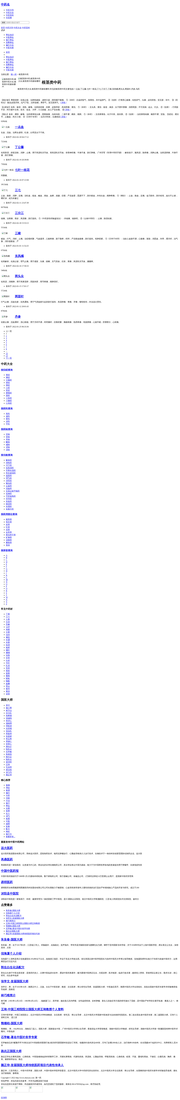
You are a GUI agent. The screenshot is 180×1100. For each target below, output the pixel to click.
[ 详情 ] (63, 103)
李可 (8, 705)
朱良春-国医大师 (13, 910)
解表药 (9, 460)
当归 (8, 635)
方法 (8, 801)
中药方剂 (10, 10)
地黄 (8, 629)
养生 (8, 806)
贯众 (8, 686)
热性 (8, 414)
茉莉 (8, 671)
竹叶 (8, 663)
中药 (8, 795)
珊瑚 (8, 653)
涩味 (8, 447)
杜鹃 (8, 645)
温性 (8, 416)
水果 (8, 808)
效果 (8, 819)
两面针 (19, 296)
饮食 (8, 826)
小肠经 (9, 401)
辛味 (8, 439)
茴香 (8, 673)
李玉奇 (9, 739)
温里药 (9, 476)
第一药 (14, 74)
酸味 (8, 442)
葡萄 (8, 676)
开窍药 (9, 499)
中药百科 (10, 15)
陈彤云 (9, 749)
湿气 (8, 816)
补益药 (9, 501)
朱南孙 (9, 754)
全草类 (9, 532)
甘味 (8, 434)
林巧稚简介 (11, 921)
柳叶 (8, 650)
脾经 (8, 377)
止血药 (9, 486)
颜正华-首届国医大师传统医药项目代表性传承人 (32, 1065)
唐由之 (9, 746)
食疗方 (9, 834)
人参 (8, 619)
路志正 (9, 757)
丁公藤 (19, 147)
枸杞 (8, 831)
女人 (8, 813)
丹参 (18, 316)
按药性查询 (7, 408)
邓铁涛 (9, 726)
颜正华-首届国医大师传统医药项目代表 (23, 934)
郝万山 (9, 710)
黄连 (8, 691)
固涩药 (9, 504)
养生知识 (10, 35)
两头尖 (19, 276)
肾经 (8, 383)
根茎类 (9, 519)
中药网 (9, 18)
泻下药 (9, 465)
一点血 (19, 127)
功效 (8, 798)
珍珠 (8, 655)
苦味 (8, 437)
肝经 (8, 390)
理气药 (9, 478)
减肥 (8, 824)
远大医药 (7, 848)
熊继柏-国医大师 (13, 926)
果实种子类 (11, 535)
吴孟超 (9, 736)
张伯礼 (9, 731)
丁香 (8, 614)
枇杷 (8, 647)
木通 (8, 640)
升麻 (8, 624)
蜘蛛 (8, 681)
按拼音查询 (7, 550)
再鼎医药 (7, 859)
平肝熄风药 (11, 496)
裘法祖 (9, 770)
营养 (8, 811)
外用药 (9, 506)
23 (7, 356)
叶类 (8, 527)
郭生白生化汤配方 (14, 916)
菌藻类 (9, 542)
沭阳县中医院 (10, 893)
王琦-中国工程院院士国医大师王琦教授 (23, 923)
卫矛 (8, 627)
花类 (8, 530)
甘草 (8, 658)
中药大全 (10, 13)
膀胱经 (9, 393)
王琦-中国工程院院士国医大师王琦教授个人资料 (32, 1009)
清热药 (9, 463)
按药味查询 (7, 429)
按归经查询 (7, 370)
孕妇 (8, 788)
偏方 (8, 793)
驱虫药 (9, 483)
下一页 (9, 358)
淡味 (8, 450)
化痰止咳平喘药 (13, 491)
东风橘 (19, 256)
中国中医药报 (10, 870)
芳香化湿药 (11, 470)
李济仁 (9, 721)
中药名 (5, 4)
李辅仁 (9, 741)
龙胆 (8, 694)
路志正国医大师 (13, 931)
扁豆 (8, 637)
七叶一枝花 (22, 169)
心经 (8, 388)
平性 (8, 424)
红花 (8, 665)
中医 (8, 821)
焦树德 (9, 716)
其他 (8, 545)
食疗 (8, 803)
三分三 (19, 213)
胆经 (8, 395)
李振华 (9, 734)
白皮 (8, 660)
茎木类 (9, 522)
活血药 (9, 488)
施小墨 (9, 708)
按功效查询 (7, 455)
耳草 (8, 668)
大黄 (8, 632)
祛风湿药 (10, 468)
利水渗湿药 (11, 473)
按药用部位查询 (9, 514)
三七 (18, 190)
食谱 (8, 790)
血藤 (8, 684)
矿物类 (9, 537)
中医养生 (10, 37)
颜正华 (9, 775)
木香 (8, 642)
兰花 (8, 622)
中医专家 (10, 48)
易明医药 (7, 882)
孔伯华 (9, 767)
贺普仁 (9, 744)
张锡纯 (9, 718)
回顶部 (4, 1098)
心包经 (9, 403)
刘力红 (9, 713)
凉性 (8, 421)
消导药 (9, 481)
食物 (8, 785)
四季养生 (10, 42)
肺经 (8, 385)
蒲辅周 (9, 723)
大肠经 (9, 380)
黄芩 (8, 689)
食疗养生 (10, 40)
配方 (8, 829)
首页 (8, 52)
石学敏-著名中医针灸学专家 (18, 928)
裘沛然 (9, 762)
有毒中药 (10, 509)
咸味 (8, 444)
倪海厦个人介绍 (13, 913)
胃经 (8, 375)
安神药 (9, 494)
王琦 (8, 764)
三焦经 (9, 398)
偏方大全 (10, 45)
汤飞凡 (9, 772)
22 (7, 353)
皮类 (8, 524)
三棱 (18, 233)
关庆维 (9, 728)
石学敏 (9, 752)
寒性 (8, 419)
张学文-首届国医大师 (15, 918)
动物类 (9, 540)
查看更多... (10, 837)
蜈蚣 (8, 678)
